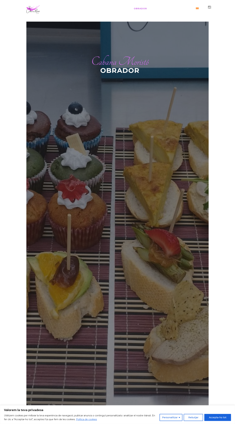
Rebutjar (193, 417)
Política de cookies (86, 419)
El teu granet (181, 8)
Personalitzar (170, 417)
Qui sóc (103, 8)
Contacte (159, 8)
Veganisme (121, 8)
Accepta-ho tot (217, 417)
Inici (91, 8)
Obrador (140, 8)
